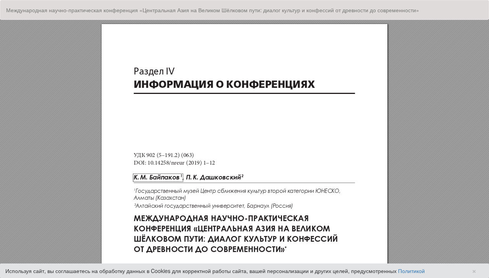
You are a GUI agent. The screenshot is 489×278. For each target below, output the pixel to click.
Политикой (411, 271)
